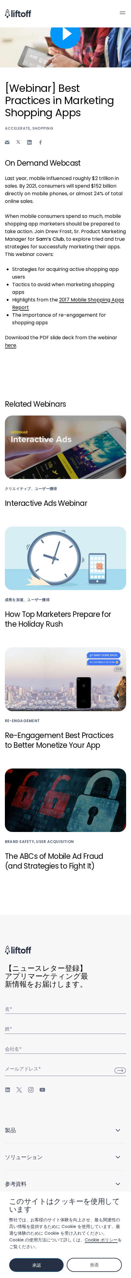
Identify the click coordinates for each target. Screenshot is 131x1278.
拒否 (94, 1265)
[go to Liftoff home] (18, 13)
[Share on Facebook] (40, 142)
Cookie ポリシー (101, 1240)
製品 (10, 1130)
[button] (122, 12)
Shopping (42, 128)
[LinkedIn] (7, 1090)
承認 (36, 1265)
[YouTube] (42, 1090)
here (10, 345)
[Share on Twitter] (18, 142)
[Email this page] (7, 142)
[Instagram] (31, 1090)
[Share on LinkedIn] (29, 142)
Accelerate (17, 128)
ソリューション (23, 1157)
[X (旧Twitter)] (19, 1090)
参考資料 (16, 1184)
